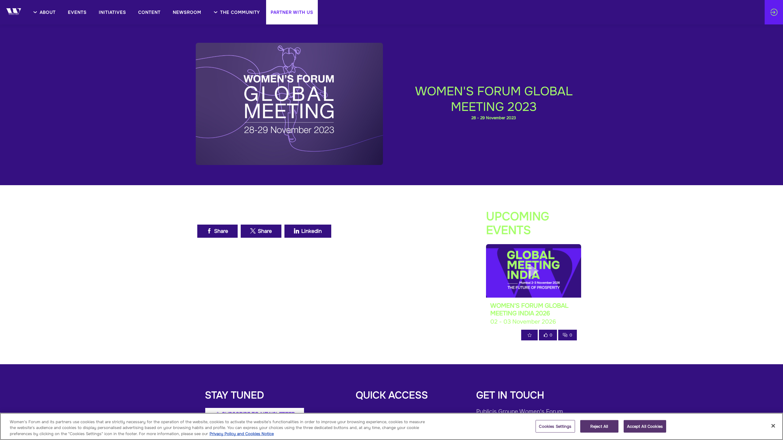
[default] (112, 12)
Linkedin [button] (311, 231)
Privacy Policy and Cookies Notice (242, 433)
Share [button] (221, 231)
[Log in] (774, 12)
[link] (44, 12)
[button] (292, 12)
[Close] (773, 425)
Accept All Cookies (645, 426)
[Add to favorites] (529, 335)
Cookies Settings (555, 426)
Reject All (599, 426)
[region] (391, 426)
